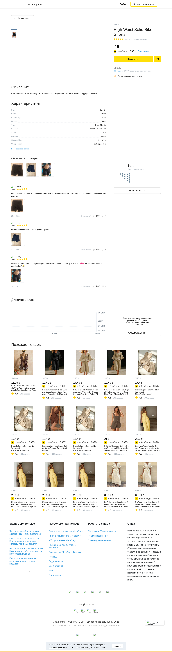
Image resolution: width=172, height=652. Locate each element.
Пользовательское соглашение (68, 625)
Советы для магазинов (99, 540)
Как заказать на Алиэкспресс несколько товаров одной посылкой (23, 561)
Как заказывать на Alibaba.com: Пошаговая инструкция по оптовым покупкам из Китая (25, 541)
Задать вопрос (56, 561)
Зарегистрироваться (144, 4)
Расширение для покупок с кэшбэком (62, 546)
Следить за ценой (137, 333)
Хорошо (117, 646)
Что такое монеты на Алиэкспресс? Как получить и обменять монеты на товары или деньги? (27, 551)
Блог (51, 570)
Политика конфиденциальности (103, 625)
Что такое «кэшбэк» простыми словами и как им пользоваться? (25, 532)
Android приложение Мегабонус (64, 536)
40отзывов (118, 71)
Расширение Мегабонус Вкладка (65, 552)
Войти (123, 4)
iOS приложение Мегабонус (63, 540)
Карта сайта (55, 575)
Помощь (53, 557)
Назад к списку (24, 18)
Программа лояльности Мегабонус (66, 531)
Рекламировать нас (98, 536)
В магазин (133, 59)
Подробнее (143, 51)
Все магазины (56, 566)
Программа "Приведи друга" (102, 531)
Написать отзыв (137, 190)
